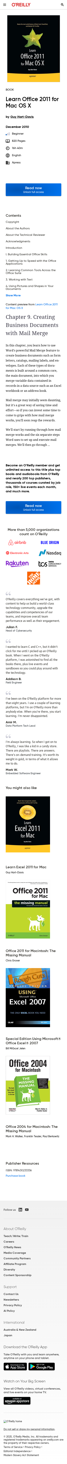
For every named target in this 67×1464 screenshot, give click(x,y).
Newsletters (11, 1300)
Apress (16, 162)
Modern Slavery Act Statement (21, 1455)
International (14, 1322)
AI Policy (9, 1311)
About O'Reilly (15, 1229)
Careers (9, 1242)
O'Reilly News (12, 1247)
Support (10, 1287)
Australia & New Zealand (20, 1330)
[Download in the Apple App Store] (15, 1369)
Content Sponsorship (17, 1275)
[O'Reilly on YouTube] (27, 1209)
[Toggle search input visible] (62, 4)
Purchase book (15, 1175)
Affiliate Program (15, 1264)
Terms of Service (13, 1447)
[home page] (21, 4)
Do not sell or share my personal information (29, 1429)
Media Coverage (15, 1253)
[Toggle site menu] (4, 4)
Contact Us (11, 1294)
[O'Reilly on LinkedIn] (20, 1209)
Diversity (9, 1269)
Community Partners (17, 1258)
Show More (13, 295)
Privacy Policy (13, 1305)
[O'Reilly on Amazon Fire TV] (17, 1404)
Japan (8, 1335)
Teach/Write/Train (16, 1236)
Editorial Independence (17, 1451)
